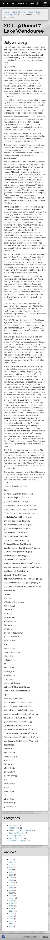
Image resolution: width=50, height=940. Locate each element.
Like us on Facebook (4, 936)
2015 (11, 885)
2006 (11, 908)
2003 (11, 916)
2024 (11, 865)
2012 (11, 893)
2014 (11, 888)
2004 (11, 913)
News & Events (18, 12)
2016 (11, 883)
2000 (11, 924)
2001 (11, 921)
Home (6, 12)
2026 (11, 859)
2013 (11, 890)
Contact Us (43, 936)
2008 (11, 903)
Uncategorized (15, 836)
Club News (13, 825)
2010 (11, 898)
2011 (11, 895)
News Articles (34, 12)
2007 (11, 906)
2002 (11, 919)
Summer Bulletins (16, 833)
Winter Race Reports (18, 841)
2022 (11, 867)
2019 (11, 875)
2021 (11, 870)
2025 (11, 862)
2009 (11, 901)
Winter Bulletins (15, 838)
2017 (11, 880)
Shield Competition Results (20, 830)
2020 (11, 872)
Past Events (14, 828)
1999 (11, 926)
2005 (11, 911)
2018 (11, 877)
